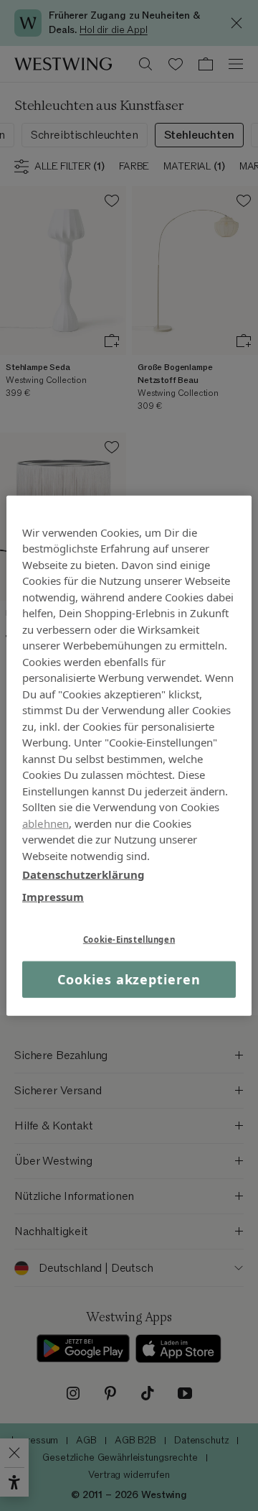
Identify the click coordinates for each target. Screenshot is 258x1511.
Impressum (53, 896)
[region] (129, 755)
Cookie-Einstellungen (129, 939)
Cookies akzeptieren (128, 979)
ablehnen (45, 822)
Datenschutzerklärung (83, 874)
